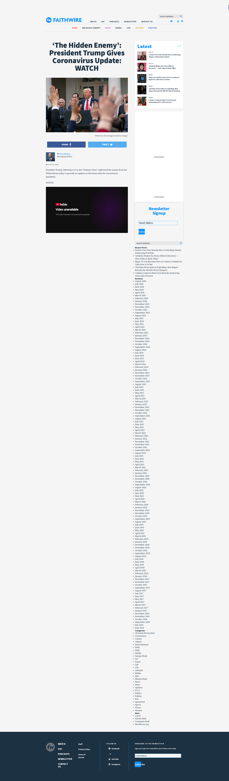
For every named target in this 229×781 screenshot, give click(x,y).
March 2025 (140, 330)
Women (138, 710)
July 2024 (139, 353)
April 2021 (139, 464)
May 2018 (139, 565)
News (74, 28)
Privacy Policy (84, 749)
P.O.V (137, 690)
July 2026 (139, 284)
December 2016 (142, 613)
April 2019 (139, 533)
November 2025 (142, 307)
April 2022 (139, 430)
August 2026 (140, 281)
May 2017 (139, 599)
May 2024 (139, 358)
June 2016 (139, 628)
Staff (80, 744)
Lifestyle (139, 670)
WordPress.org (142, 724)
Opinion (139, 28)
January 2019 (141, 542)
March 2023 (140, 399)
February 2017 (141, 608)
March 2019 (140, 536)
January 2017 (141, 611)
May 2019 (139, 530)
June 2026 (139, 287)
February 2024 (141, 367)
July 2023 (139, 387)
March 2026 (140, 295)
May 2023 (139, 393)
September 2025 (142, 313)
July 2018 (139, 559)
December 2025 (142, 304)
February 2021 (141, 470)
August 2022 (140, 419)
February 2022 (141, 436)
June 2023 (139, 390)
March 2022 (140, 433)
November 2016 (142, 616)
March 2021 (140, 467)
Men (137, 676)
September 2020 (142, 484)
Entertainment (141, 644)
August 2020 (140, 487)
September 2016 (142, 622)
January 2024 (141, 370)
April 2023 (139, 396)
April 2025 (139, 327)
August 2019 (140, 522)
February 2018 (141, 573)
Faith (108, 28)
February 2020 (141, 505)
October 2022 (141, 413)
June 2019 (139, 527)
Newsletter (130, 21)
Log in (138, 716)
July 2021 (139, 456)
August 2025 (140, 315)
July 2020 (139, 490)
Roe (136, 699)
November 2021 (142, 444)
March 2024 (140, 364)
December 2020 (142, 476)
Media (138, 673)
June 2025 (139, 321)
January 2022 (141, 439)
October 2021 (141, 447)
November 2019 (142, 513)
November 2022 (142, 410)
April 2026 (139, 293)
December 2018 (142, 545)
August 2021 (140, 453)
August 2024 (140, 350)
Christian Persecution (145, 633)
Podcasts (114, 21)
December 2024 (142, 338)
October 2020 (141, 482)
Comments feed (142, 721)
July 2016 (139, 625)
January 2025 (141, 336)
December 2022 (142, 407)
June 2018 (139, 562)
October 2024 (141, 344)
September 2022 (142, 416)
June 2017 (139, 596)
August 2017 (140, 591)
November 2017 (142, 582)
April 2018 (139, 568)
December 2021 (142, 442)
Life (129, 28)
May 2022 (139, 427)
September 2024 (142, 347)
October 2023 (141, 378)
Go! (103, 21)
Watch (93, 21)
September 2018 (142, 553)
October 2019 (141, 516)
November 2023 (142, 376)
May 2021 (139, 462)
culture (138, 642)
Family (138, 653)
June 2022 (139, 424)
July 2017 (139, 593)
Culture (138, 639)
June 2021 (139, 459)
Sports (138, 705)
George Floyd (141, 656)
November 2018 (142, 548)
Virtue (138, 708)
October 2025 (141, 310)
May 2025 (139, 324)
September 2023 (142, 381)
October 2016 (141, 619)
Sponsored (140, 702)
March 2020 (140, 502)
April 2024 (139, 361)
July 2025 (139, 318)
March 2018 (140, 570)
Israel (118, 28)
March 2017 (140, 605)
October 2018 (141, 550)
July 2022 (139, 421)
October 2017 (141, 585)
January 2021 (141, 473)
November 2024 (142, 341)
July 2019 (139, 525)
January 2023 (141, 404)
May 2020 (139, 496)
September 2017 (142, 588)
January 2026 (141, 301)
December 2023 (142, 373)
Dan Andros (65, 154)
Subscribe (142, 231)
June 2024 (139, 356)
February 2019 (141, 539)
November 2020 (142, 479)
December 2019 (142, 510)
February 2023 (141, 401)
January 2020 (141, 507)
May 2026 (139, 290)
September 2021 (142, 450)
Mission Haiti (141, 679)
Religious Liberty (91, 28)
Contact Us (147, 21)
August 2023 (140, 384)
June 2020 (139, 493)
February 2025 (141, 333)
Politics (152, 28)
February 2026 (141, 298)
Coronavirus (140, 636)
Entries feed (140, 718)
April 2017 (139, 602)
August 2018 (140, 556)
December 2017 (142, 579)
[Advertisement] (159, 140)
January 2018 (141, 576)
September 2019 (142, 519)
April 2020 (139, 499)
